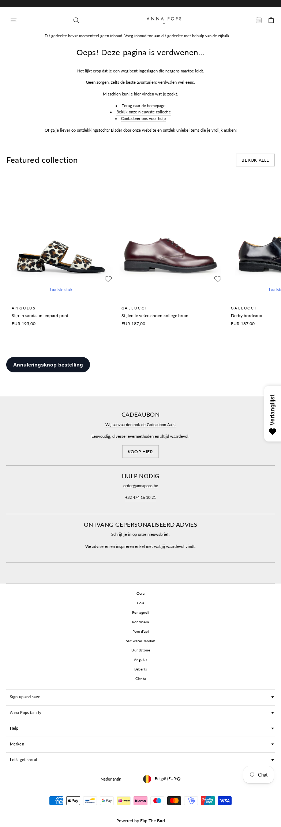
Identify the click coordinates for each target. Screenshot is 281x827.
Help (14, 728)
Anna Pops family (25, 712)
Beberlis (140, 669)
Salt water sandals (140, 641)
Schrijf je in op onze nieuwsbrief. (140, 534)
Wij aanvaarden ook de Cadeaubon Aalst (140, 424)
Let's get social (23, 759)
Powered (124, 820)
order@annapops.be (140, 485)
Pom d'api (140, 631)
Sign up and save (25, 696)
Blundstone (140, 650)
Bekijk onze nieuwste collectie (143, 111)
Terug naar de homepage (143, 105)
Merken (17, 743)
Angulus (140, 659)
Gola (140, 603)
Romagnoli (140, 612)
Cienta (140, 678)
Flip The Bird (152, 820)
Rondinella (140, 622)
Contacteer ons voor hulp (143, 118)
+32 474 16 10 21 (140, 497)
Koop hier (140, 451)
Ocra (140, 593)
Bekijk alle (255, 160)
